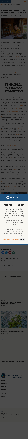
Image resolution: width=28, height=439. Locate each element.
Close (22, 240)
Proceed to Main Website (11, 239)
